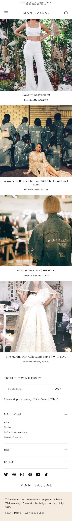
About (7, 422)
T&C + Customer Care (15, 432)
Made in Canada (12, 437)
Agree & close (35, 513)
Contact (8, 427)
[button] (6, 13)
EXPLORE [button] (10, 462)
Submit (59, 389)
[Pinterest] (14, 474)
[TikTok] (46, 474)
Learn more (13, 513)
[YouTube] (38, 474)
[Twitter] (6, 474)
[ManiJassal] (36, 485)
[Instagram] (22, 474)
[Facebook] (30, 474)
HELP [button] (7, 449)
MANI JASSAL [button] (13, 414)
